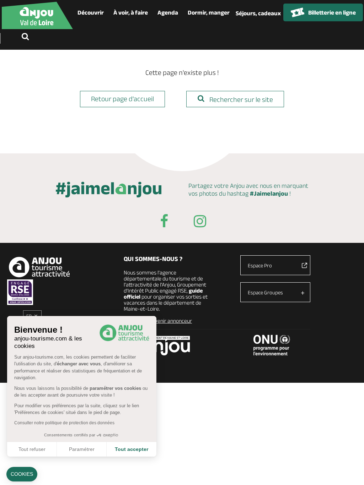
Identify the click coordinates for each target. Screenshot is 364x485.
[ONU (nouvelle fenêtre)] (272, 345)
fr (29, 316)
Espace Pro (260, 265)
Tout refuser (32, 449)
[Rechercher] (27, 37)
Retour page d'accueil (122, 99)
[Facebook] (164, 222)
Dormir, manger (209, 12)
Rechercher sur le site (240, 99)
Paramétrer (82, 449)
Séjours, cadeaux (258, 13)
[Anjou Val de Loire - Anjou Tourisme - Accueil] (37, 15)
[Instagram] (200, 222)
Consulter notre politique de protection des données (64, 422)
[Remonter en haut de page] (350, 471)
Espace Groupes (265, 292)
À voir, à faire (130, 12)
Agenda (167, 12)
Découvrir (90, 12)
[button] (21, 474)
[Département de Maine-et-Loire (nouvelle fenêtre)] (166, 345)
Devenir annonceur (170, 321)
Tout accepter (131, 449)
